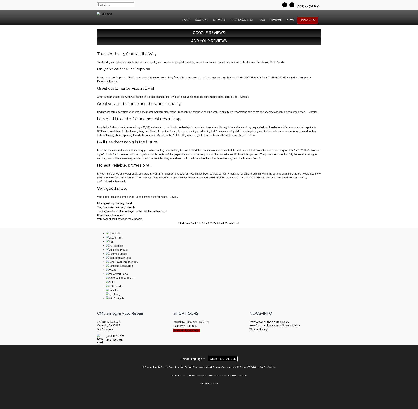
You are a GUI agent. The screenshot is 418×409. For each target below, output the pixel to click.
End (237, 223)
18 (199, 223)
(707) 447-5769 (308, 6)
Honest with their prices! (111, 215)
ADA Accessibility (196, 375)
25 (226, 223)
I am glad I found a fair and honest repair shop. (139, 118)
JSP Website (252, 367)
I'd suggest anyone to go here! (114, 203)
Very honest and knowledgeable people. (120, 219)
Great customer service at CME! (125, 88)
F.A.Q (261, 19)
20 (207, 223)
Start (181, 223)
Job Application (214, 375)
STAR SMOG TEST (242, 19)
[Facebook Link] (284, 4)
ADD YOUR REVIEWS (209, 41)
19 (203, 223)
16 (192, 223)
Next (231, 223)
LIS (216, 383)
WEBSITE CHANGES (223, 358)
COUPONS (201, 19)
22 (214, 223)
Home (186, 19)
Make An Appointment (186, 330)
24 (222, 223)
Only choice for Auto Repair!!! (123, 69)
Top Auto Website (267, 367)
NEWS (291, 19)
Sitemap (243, 375)
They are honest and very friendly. (116, 207)
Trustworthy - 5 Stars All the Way (127, 53)
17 (196, 223)
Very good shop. (112, 188)
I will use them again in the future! (127, 142)
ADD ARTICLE (206, 383)
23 (218, 223)
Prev (187, 223)
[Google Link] (291, 4)
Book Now (307, 20)
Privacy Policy (230, 375)
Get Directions (105, 329)
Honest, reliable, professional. (124, 165)
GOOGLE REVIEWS (209, 33)
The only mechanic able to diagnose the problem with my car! (132, 211)
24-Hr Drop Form (178, 375)
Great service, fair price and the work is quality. (139, 103)
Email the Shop (114, 339)
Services (219, 19)
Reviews (276, 19)
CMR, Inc (241, 367)
